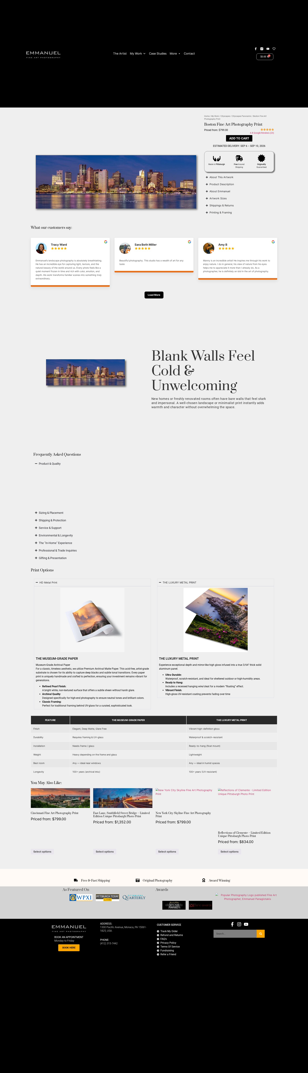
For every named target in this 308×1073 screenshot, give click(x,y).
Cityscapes (225, 116)
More (173, 53)
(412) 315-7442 (109, 943)
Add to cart (239, 138)
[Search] (261, 934)
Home (207, 116)
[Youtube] (267, 48)
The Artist (120, 53)
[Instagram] (239, 924)
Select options (42, 851)
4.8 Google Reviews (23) (262, 133)
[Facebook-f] (255, 48)
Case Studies (158, 53)
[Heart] (274, 48)
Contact (189, 53)
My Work (136, 53)
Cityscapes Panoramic (241, 116)
